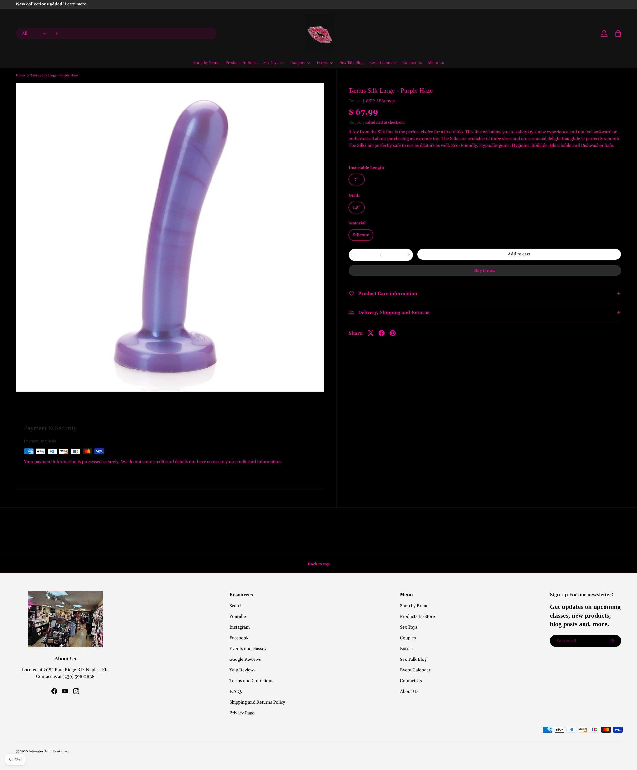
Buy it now (485, 270)
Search (236, 606)
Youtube (237, 616)
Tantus (355, 100)
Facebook (239, 638)
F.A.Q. (235, 691)
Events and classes (247, 649)
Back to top (319, 564)
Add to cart (519, 254)
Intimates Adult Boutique (48, 751)
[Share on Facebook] (381, 333)
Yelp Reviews (242, 670)
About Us (436, 62)
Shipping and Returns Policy (257, 702)
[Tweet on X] (370, 333)
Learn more (75, 4)
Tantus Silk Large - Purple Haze (54, 75)
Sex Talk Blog (351, 62)
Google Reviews (245, 659)
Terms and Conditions (251, 681)
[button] (618, 33)
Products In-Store (241, 62)
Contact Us (412, 62)
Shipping (356, 122)
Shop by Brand (206, 62)
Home (20, 75)
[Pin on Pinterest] (392, 333)
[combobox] (116, 33)
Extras (322, 62)
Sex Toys (270, 62)
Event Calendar (382, 62)
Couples (297, 62)
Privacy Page (241, 713)
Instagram (239, 627)
